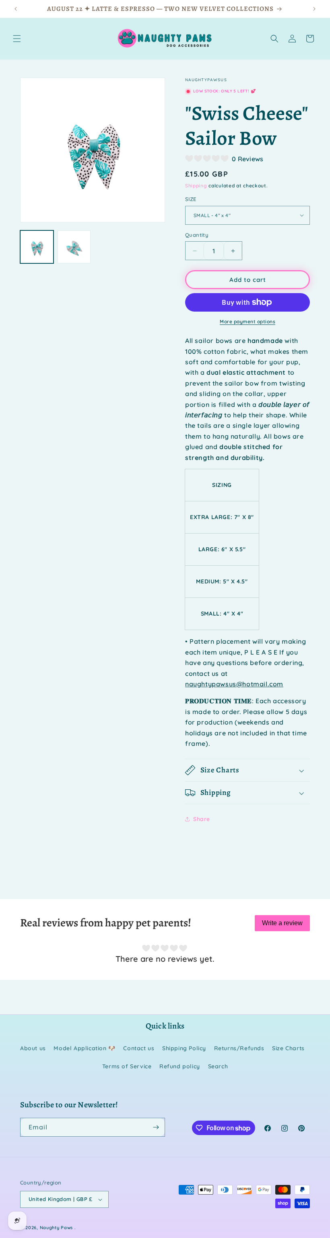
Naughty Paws (56, 1227)
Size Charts (288, 1048)
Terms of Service (127, 1066)
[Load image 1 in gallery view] (37, 247)
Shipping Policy (184, 1048)
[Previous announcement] (16, 9)
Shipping (196, 186)
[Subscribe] (156, 1127)
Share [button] (201, 819)
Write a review (282, 923)
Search (218, 1066)
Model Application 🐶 (84, 1048)
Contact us (138, 1048)
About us (33, 1048)
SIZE (190, 199)
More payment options (247, 321)
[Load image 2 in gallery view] (74, 247)
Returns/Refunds (239, 1048)
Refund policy (179, 1066)
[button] (17, 38)
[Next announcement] (314, 9)
